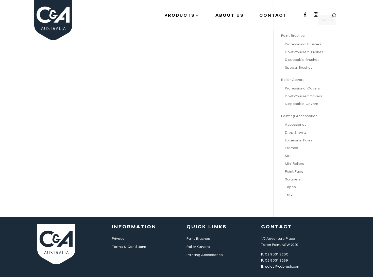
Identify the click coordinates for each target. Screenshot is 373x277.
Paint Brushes (198, 238)
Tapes (290, 186)
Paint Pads (294, 171)
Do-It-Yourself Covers (303, 96)
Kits (288, 155)
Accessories (296, 124)
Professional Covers (302, 88)
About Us (229, 15)
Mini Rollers (294, 163)
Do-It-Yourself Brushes (304, 52)
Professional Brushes (303, 44)
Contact (273, 15)
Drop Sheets (296, 132)
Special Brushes (299, 67)
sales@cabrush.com (282, 266)
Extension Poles (299, 140)
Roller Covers (292, 79)
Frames (291, 147)
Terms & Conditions (129, 246)
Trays (290, 194)
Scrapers (293, 179)
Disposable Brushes (302, 59)
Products (179, 15)
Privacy (118, 238)
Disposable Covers (301, 103)
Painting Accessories (299, 116)
